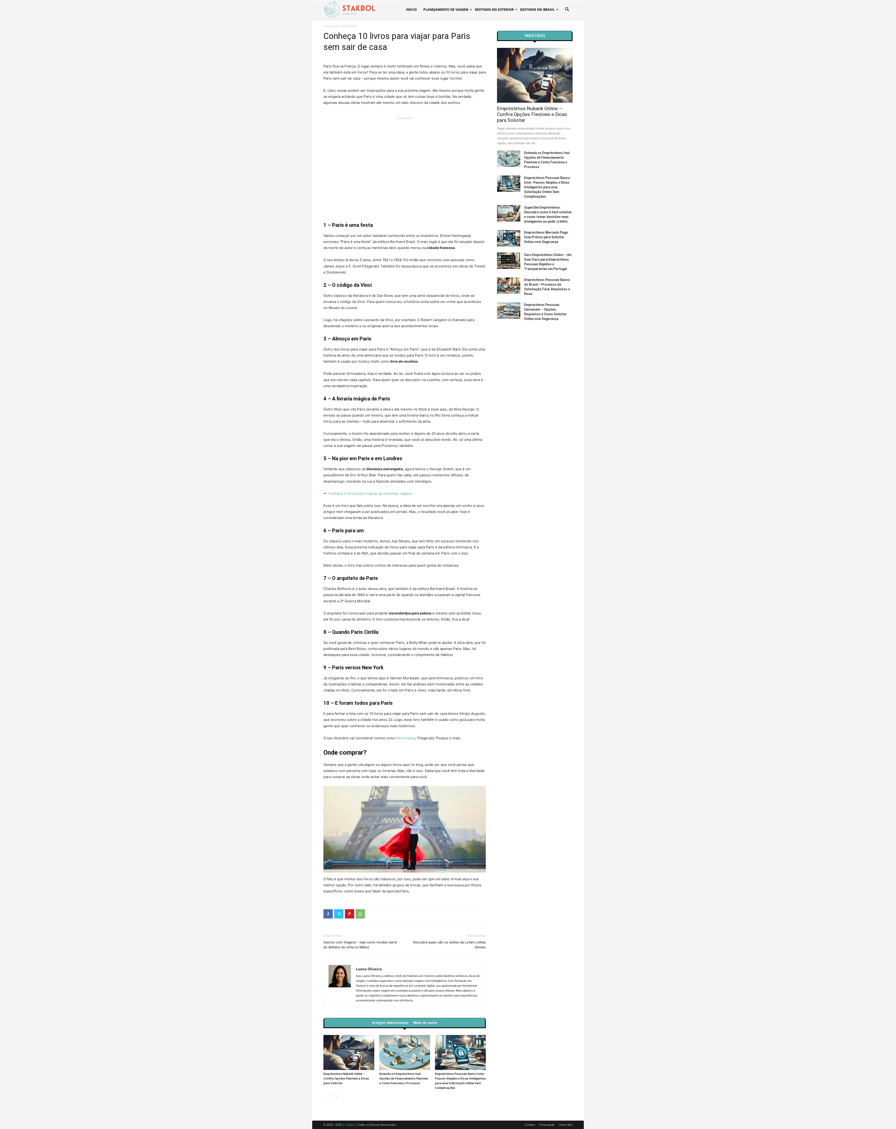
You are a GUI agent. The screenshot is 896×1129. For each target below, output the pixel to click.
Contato (530, 1125)
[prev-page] (326, 1097)
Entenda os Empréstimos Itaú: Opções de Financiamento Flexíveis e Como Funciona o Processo (403, 1078)
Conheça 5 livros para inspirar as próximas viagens (370, 493)
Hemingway (405, 738)
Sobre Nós (566, 1125)
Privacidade (547, 1125)
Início (411, 9)
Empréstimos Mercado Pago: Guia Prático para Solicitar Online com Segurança (546, 237)
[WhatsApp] (360, 914)
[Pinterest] (349, 914)
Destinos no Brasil (537, 9)
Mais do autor (425, 1023)
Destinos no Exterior (494, 9)
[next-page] (334, 1097)
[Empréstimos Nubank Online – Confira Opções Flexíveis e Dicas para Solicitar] (348, 1052)
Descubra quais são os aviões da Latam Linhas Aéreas (449, 944)
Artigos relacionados (390, 1023)
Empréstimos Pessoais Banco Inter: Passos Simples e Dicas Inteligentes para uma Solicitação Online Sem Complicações (547, 187)
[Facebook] (328, 914)
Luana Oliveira (369, 969)
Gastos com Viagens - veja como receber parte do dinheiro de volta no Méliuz (360, 944)
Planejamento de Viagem (445, 9)
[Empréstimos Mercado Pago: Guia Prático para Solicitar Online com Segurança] (508, 238)
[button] (567, 10)
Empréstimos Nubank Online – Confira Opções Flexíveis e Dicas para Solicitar (346, 1078)
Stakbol (349, 1125)
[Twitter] (338, 914)
